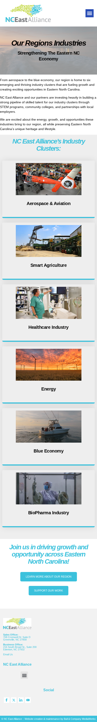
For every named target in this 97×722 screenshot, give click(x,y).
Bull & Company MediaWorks (80, 719)
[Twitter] (13, 700)
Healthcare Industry (48, 327)
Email (6, 654)
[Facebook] (6, 700)
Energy (48, 388)
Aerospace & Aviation (48, 203)
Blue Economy (48, 450)
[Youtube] (28, 700)
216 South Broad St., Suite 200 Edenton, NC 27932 (20, 648)
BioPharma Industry (48, 512)
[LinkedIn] (21, 700)
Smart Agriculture (48, 265)
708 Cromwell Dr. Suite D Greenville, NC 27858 (16, 638)
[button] (89, 13)
